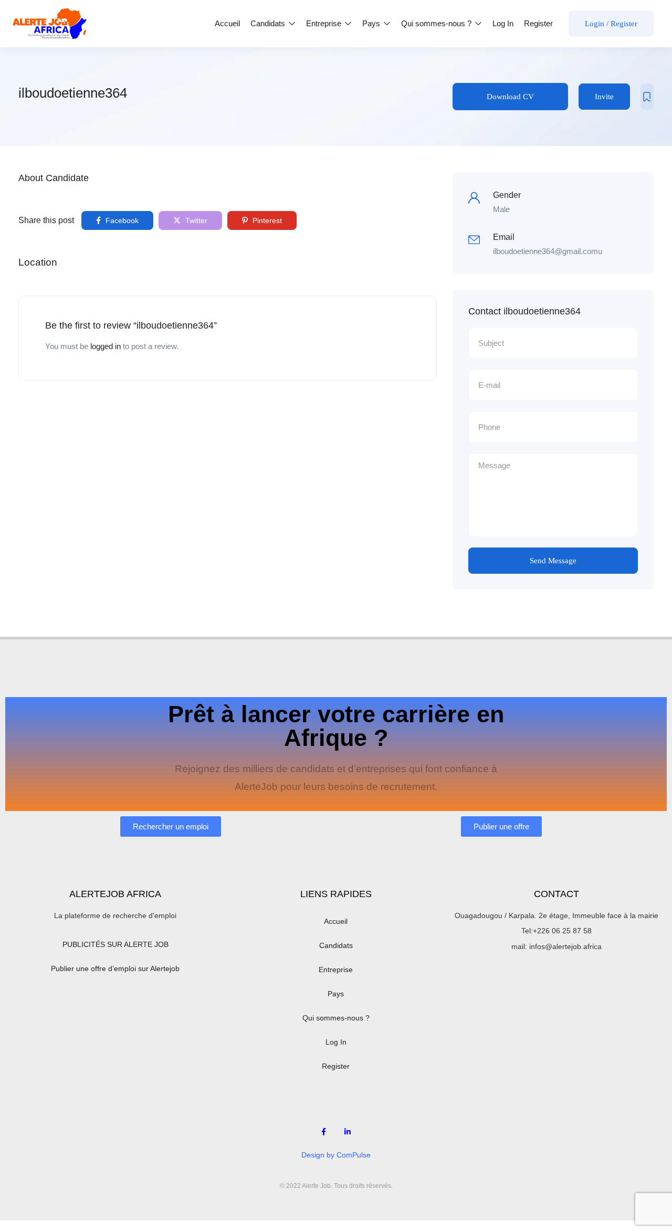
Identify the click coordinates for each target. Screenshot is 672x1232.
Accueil (227, 23)
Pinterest (266, 220)
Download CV (510, 96)
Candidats (268, 23)
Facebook (121, 220)
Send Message (553, 560)
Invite (604, 96)
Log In (502, 23)
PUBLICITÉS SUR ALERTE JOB (115, 944)
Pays (372, 23)
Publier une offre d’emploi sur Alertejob (115, 968)
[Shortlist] (647, 96)
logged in (105, 346)
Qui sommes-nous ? (437, 23)
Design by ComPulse (336, 1155)
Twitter (195, 220)
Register (538, 23)
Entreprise (324, 23)
